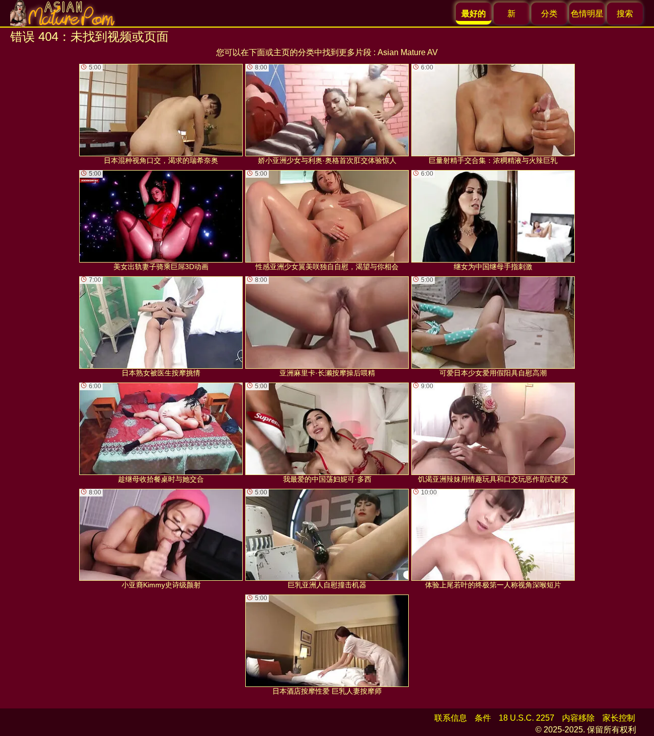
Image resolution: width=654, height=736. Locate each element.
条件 (483, 718)
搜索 (625, 13)
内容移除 (578, 718)
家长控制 (618, 718)
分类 (549, 13)
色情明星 (587, 13)
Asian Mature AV (408, 52)
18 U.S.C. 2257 (526, 718)
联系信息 (450, 718)
